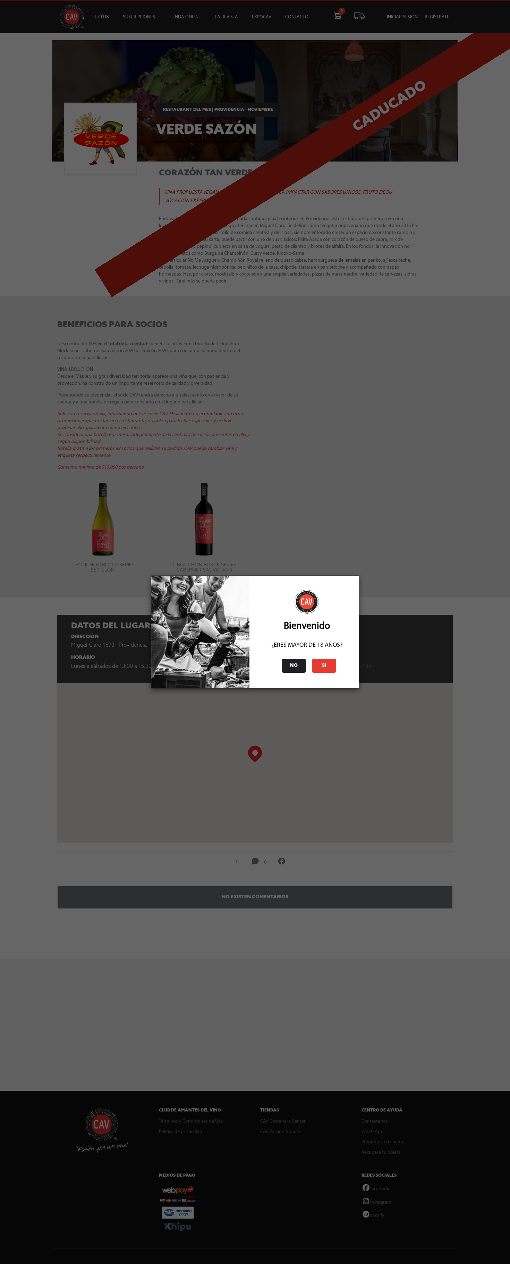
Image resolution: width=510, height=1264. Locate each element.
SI (324, 665)
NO (294, 665)
